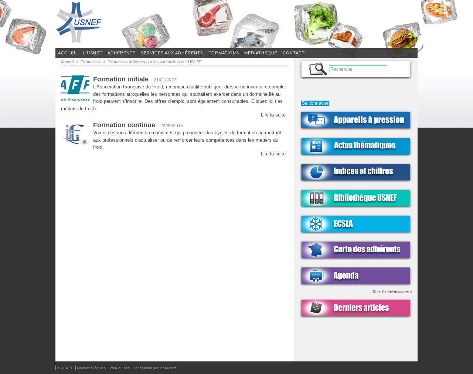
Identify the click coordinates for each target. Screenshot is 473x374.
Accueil (68, 53)
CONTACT (294, 53)
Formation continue (124, 125)
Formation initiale (121, 79)
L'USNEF (92, 53)
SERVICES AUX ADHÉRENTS (172, 53)
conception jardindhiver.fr (154, 368)
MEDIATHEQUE (261, 53)
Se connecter (315, 103)
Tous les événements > (392, 292)
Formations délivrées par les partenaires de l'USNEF (155, 62)
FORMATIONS (223, 53)
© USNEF (65, 368)
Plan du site (120, 368)
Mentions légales (92, 368)
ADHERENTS (122, 53)
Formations (91, 62)
